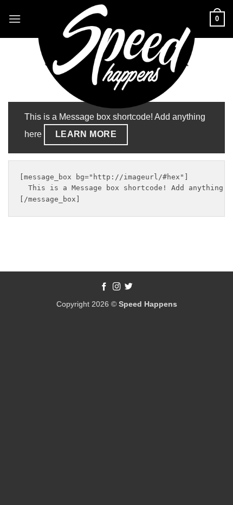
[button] (14, 18)
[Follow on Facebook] (104, 287)
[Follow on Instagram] (117, 287)
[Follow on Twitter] (129, 287)
